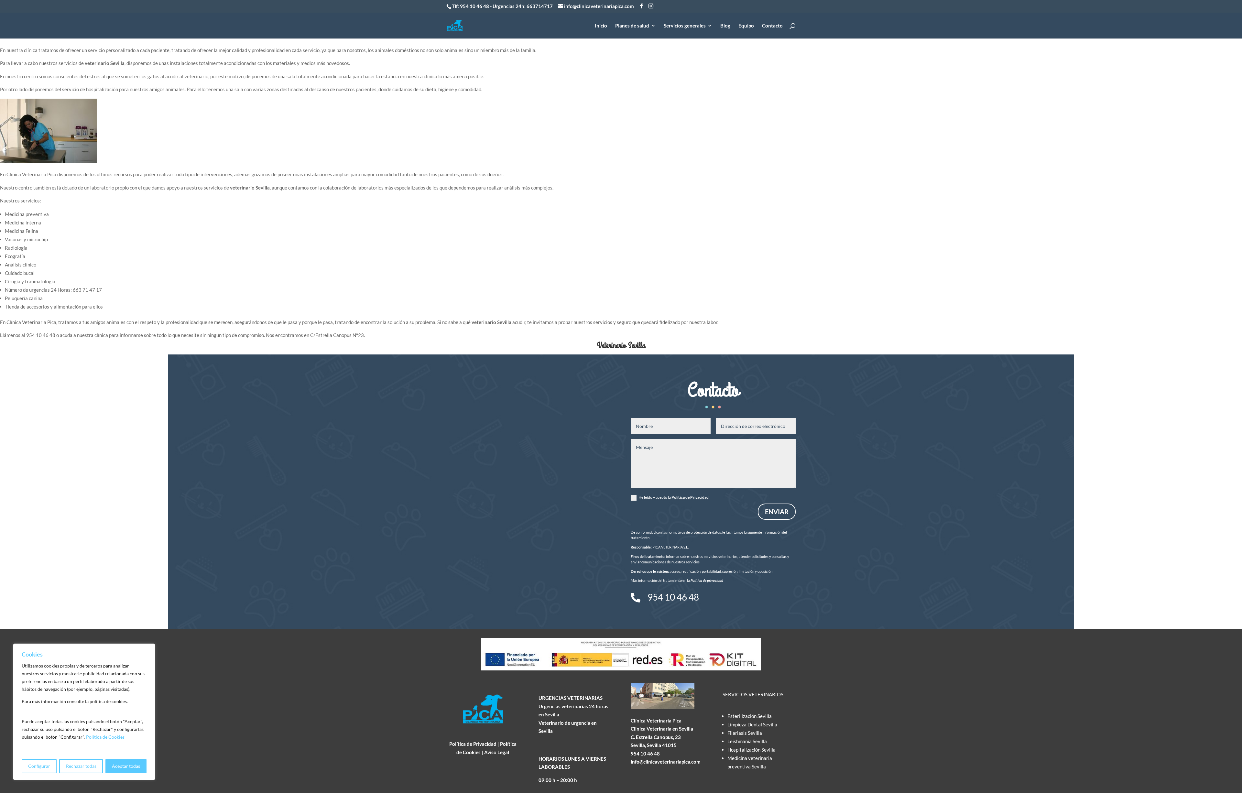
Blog (725, 25)
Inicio (601, 25)
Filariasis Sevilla (744, 733)
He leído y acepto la (673, 497)
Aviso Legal (496, 752)
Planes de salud (632, 25)
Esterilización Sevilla (749, 716)
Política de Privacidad (690, 497)
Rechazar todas (81, 766)
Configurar (39, 766)
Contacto (772, 25)
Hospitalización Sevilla (751, 750)
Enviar (777, 512)
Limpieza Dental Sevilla (752, 724)
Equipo (746, 25)
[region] (84, 712)
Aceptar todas (126, 766)
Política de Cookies (105, 737)
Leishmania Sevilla (747, 741)
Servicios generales (685, 25)
